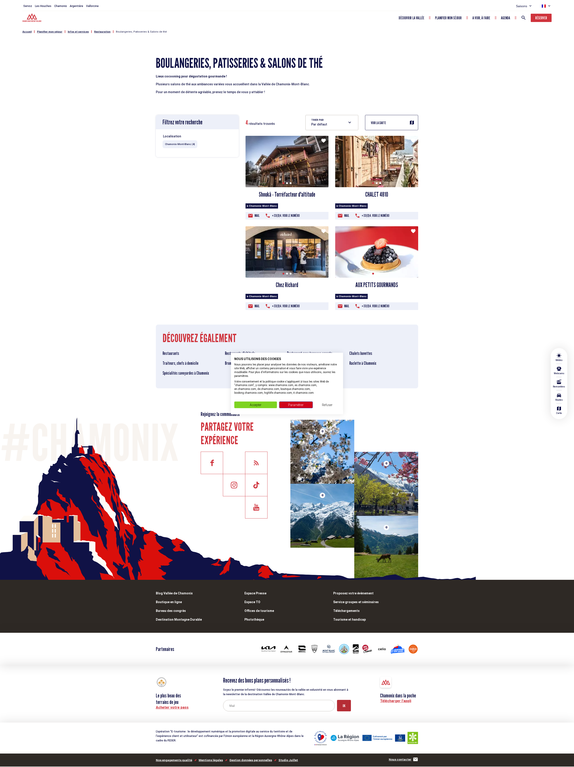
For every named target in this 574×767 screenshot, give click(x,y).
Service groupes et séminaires (356, 602)
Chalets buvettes (360, 353)
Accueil (27, 31)
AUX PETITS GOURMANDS (376, 285)
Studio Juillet (288, 760)
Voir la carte (378, 123)
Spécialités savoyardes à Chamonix (186, 373)
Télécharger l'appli (395, 701)
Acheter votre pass (172, 707)
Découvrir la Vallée (411, 17)
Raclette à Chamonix (362, 363)
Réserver (541, 17)
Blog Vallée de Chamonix (174, 593)
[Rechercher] (523, 17)
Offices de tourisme (259, 611)
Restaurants (171, 353)
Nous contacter (400, 759)
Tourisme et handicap (349, 619)
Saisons (521, 6)
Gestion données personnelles (250, 760)
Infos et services (78, 31)
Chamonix (60, 6)
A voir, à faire (481, 17)
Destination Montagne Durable (179, 619)
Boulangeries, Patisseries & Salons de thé (141, 31)
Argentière (76, 6)
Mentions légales (211, 760)
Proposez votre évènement (353, 593)
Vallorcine (92, 6)
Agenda (505, 17)
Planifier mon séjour (448, 17)
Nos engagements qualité (174, 760)
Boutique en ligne (169, 602)
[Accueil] (32, 18)
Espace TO (252, 602)
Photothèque (254, 619)
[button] (283, 183)
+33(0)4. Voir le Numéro (286, 215)
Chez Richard (287, 285)
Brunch (229, 363)
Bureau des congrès (171, 611)
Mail (257, 215)
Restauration (102, 31)
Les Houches (43, 6)
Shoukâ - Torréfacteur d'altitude (287, 194)
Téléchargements (346, 611)
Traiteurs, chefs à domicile (180, 363)
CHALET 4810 (376, 194)
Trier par (317, 120)
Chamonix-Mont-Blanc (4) (180, 144)
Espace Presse (255, 593)
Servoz (27, 6)
